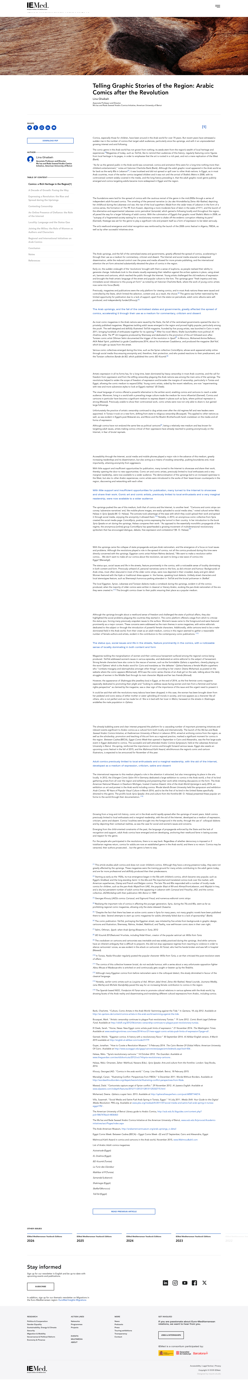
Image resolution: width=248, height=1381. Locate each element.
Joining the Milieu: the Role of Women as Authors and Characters (50, 230)
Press (117, 1327)
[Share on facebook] (35, 127)
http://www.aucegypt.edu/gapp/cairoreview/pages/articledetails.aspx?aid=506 (152, 1049)
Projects (74, 1327)
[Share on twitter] (29, 127)
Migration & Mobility (36, 1334)
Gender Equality (34, 1324)
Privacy (218, 1366)
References (34, 261)
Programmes (76, 1324)
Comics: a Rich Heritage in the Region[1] (50, 184)
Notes (31, 254)
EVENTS (74, 1336)
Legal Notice (207, 1366)
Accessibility (195, 1366)
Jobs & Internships (171, 1335)
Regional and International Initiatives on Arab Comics (49, 240)
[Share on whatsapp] (41, 127)
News (117, 1321)
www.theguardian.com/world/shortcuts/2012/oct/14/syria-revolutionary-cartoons (131, 1057)
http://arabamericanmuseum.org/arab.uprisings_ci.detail (149, 1129)
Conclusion (34, 248)
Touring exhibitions (123, 1331)
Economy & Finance (36, 1340)
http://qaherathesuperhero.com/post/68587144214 (175, 1094)
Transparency (121, 1334)
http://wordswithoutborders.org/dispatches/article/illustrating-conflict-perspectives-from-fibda (138, 1080)
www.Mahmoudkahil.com (185, 1140)
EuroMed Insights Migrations (72, 1300)
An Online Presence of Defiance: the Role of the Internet (50, 214)
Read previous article (124, 1211)
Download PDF (50, 141)
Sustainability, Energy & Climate (41, 1327)
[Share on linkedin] (47, 127)
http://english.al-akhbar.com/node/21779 (129, 1040)
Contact (118, 1337)
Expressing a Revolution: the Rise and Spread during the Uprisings (48, 198)
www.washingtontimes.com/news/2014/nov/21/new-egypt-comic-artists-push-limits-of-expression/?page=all (156, 1031)
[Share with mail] (53, 127)
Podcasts (119, 1324)
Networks (75, 1321)
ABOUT (74, 1342)
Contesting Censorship (40, 206)
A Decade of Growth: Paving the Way (48, 190)
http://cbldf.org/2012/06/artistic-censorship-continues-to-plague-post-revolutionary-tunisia (154, 1023)
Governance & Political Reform (41, 1337)
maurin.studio (215, 1374)
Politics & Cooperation (37, 1321)
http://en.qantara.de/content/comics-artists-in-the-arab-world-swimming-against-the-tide (136, 1014)
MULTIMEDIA (77, 1339)
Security (31, 1331)
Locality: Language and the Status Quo (49, 222)
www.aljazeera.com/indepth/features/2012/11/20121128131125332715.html (129, 1089)
